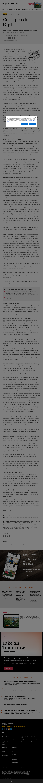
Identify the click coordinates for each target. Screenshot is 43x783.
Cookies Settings (10, 124)
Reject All (24, 124)
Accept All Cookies (32, 124)
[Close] (36, 117)
